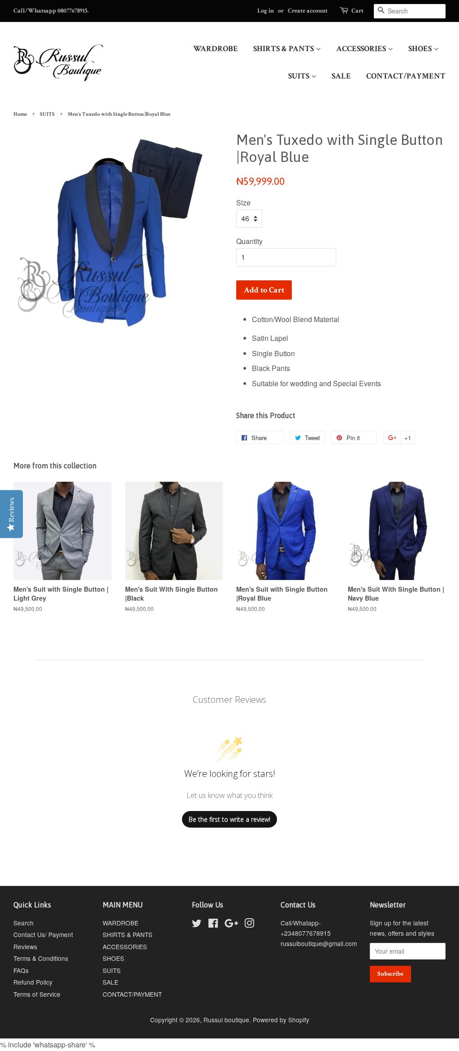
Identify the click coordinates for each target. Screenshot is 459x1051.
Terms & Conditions (40, 958)
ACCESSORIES (362, 49)
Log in (265, 11)
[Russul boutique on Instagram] (249, 924)
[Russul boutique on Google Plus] (231, 924)
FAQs (21, 970)
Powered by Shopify (281, 1019)
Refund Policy (32, 981)
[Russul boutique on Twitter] (197, 924)
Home (20, 114)
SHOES (420, 49)
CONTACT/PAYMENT (406, 76)
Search (23, 922)
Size (243, 202)
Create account (308, 11)
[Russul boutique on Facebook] (213, 924)
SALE (341, 76)
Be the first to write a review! (229, 819)
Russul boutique (226, 1019)
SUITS (299, 76)
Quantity (249, 241)
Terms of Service (37, 994)
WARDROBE (215, 49)
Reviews (25, 946)
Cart (357, 11)
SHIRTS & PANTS (284, 49)
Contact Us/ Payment (43, 934)
